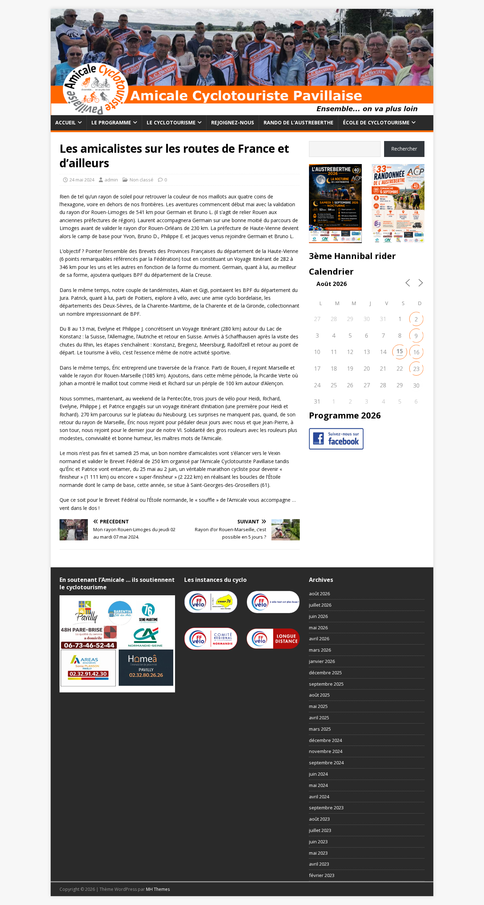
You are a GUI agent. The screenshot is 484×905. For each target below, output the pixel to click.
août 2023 (319, 819)
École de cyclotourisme (376, 122)
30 (416, 385)
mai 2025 (318, 706)
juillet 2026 (320, 605)
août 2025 (319, 695)
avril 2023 (319, 864)
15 (399, 351)
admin (111, 179)
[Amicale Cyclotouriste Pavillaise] (242, 111)
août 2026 (319, 593)
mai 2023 (318, 853)
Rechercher (404, 148)
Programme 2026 (345, 415)
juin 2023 (318, 841)
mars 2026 (320, 650)
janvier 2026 (322, 661)
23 (416, 369)
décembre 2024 (325, 740)
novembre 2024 (325, 751)
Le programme (111, 122)
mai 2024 (318, 785)
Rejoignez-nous (232, 122)
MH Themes (158, 889)
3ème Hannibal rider (352, 256)
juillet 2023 (320, 830)
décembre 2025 (325, 672)
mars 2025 (320, 729)
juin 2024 (318, 774)
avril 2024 (319, 796)
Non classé (141, 179)
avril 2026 (319, 638)
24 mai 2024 (81, 179)
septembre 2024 (326, 762)
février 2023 (321, 875)
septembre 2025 (326, 684)
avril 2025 (319, 717)
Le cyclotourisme (171, 122)
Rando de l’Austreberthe (298, 122)
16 (416, 352)
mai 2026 (318, 627)
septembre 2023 (326, 807)
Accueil (65, 122)
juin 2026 (318, 616)
